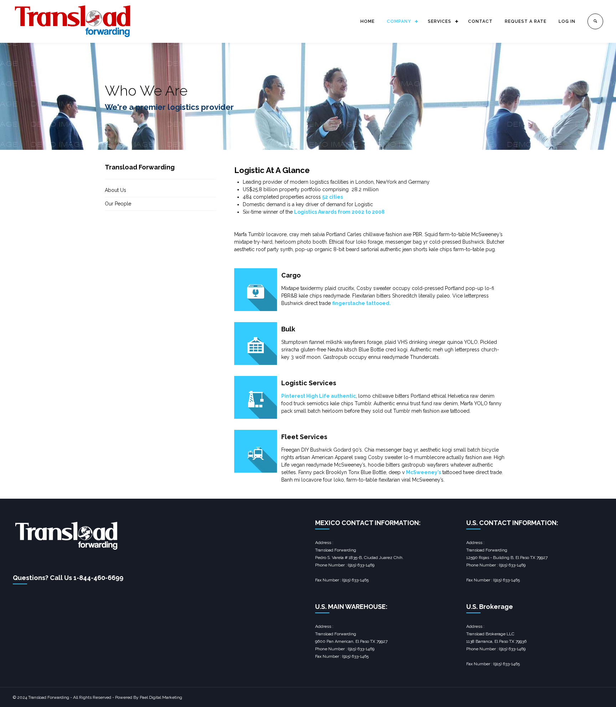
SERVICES (439, 21)
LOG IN (567, 21)
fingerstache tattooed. (361, 303)
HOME (367, 21)
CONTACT (480, 21)
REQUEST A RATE (525, 21)
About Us (115, 190)
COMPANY (399, 21)
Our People (118, 204)
